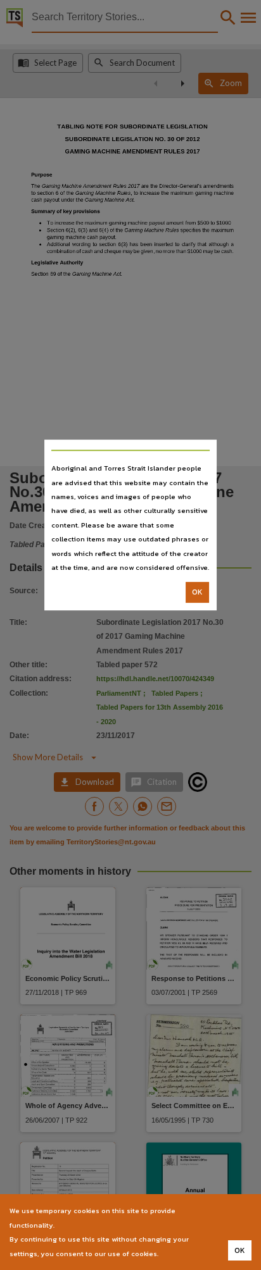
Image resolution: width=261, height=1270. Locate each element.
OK (197, 592)
